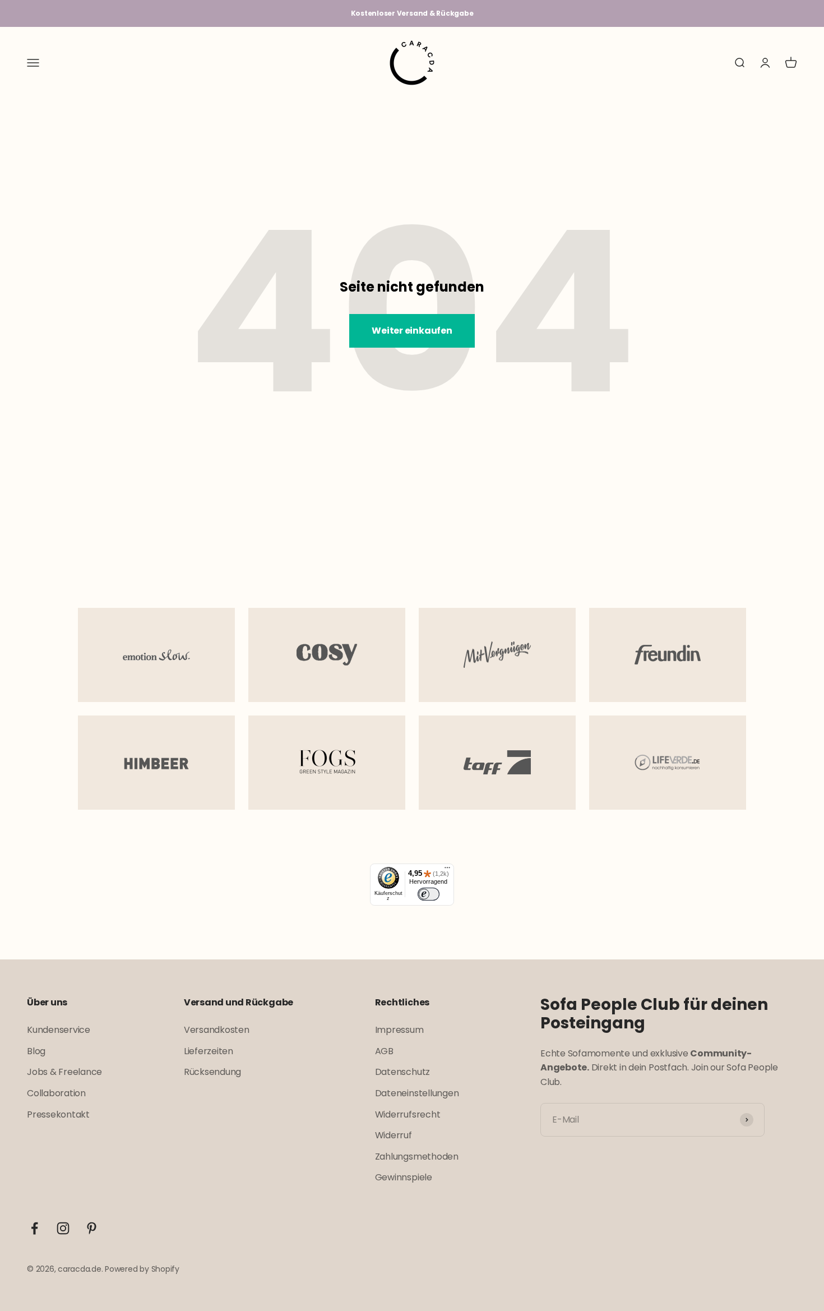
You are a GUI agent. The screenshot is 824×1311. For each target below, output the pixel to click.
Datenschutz (402, 1071)
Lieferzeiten (208, 1051)
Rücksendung (212, 1071)
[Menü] (447, 870)
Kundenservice (58, 1029)
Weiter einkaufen (412, 330)
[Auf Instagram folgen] (63, 1228)
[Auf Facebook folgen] (34, 1228)
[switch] (428, 894)
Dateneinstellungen (417, 1093)
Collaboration (56, 1093)
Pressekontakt (58, 1114)
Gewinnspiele (403, 1177)
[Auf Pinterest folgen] (91, 1228)
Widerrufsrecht (408, 1114)
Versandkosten (216, 1029)
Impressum (399, 1029)
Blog (36, 1051)
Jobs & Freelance (64, 1071)
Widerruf (393, 1135)
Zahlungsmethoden (417, 1156)
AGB (384, 1051)
